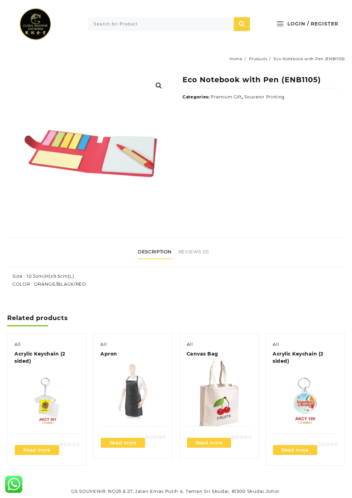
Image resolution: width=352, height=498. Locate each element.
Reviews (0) (193, 251)
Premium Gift (226, 96)
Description (155, 251)
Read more (36, 450)
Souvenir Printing (264, 96)
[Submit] (242, 24)
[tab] (157, 252)
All (17, 344)
